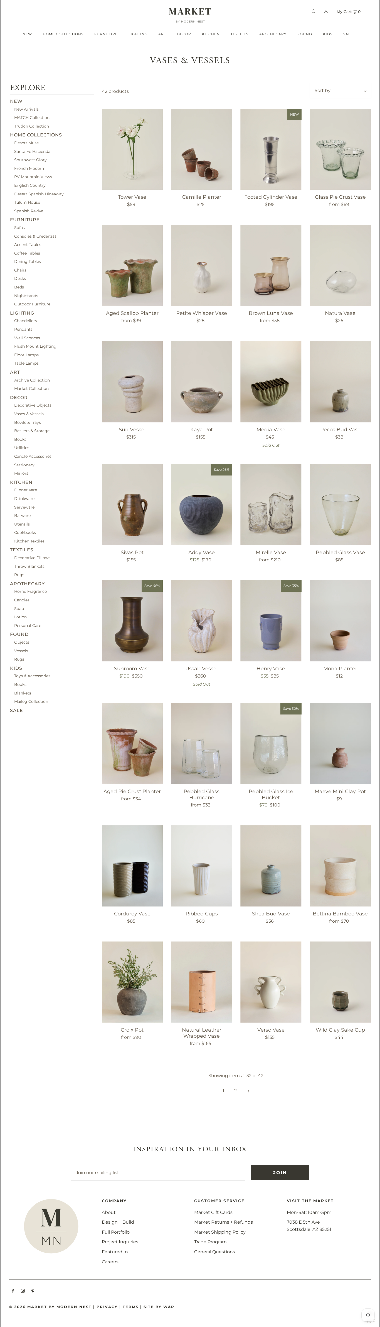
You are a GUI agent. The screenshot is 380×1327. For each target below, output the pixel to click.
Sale (16, 710)
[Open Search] (313, 11)
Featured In (115, 1251)
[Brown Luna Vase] (270, 265)
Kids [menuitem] (327, 34)
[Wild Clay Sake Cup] (340, 981)
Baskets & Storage (32, 430)
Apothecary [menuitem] (273, 34)
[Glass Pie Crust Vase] (340, 149)
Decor (19, 397)
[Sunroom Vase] (132, 620)
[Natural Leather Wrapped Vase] (201, 981)
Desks (20, 278)
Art (15, 372)
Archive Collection (32, 380)
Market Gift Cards (213, 1212)
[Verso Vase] (270, 981)
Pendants (23, 329)
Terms (131, 1306)
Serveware (24, 507)
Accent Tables (27, 244)
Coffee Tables (27, 253)
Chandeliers (25, 320)
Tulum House (27, 202)
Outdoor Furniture (32, 304)
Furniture (25, 220)
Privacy (107, 1306)
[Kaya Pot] (201, 381)
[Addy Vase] (201, 504)
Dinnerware (25, 490)
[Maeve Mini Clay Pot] (340, 743)
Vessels (21, 650)
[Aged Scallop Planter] (132, 265)
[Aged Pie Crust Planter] (132, 743)
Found (19, 634)
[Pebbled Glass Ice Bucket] (270, 743)
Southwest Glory (30, 159)
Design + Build (118, 1222)
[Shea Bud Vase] (270, 865)
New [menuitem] (27, 34)
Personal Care (27, 625)
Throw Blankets (29, 566)
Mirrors (21, 473)
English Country (30, 185)
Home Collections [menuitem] (63, 34)
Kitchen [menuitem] (211, 34)
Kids (16, 668)
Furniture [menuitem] (106, 34)
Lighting (22, 313)
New (16, 101)
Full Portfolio (116, 1232)
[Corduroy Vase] (132, 865)
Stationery (24, 464)
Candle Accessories (32, 456)
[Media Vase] (270, 381)
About (109, 1212)
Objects (21, 642)
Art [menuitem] (162, 34)
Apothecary (27, 583)
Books (20, 439)
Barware (22, 515)
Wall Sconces (27, 337)
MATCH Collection (32, 117)
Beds (19, 287)
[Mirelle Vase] (270, 504)
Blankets (22, 693)
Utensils (22, 524)
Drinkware (24, 498)
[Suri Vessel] (132, 381)
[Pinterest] (32, 1291)
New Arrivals (26, 109)
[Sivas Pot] (132, 504)
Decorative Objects (32, 405)
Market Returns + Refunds (223, 1222)
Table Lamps (26, 363)
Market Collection (31, 388)
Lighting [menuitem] (138, 34)
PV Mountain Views (33, 177)
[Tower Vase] (132, 149)
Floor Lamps (26, 354)
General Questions (214, 1251)
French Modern (29, 168)
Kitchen (21, 482)
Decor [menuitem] (184, 34)
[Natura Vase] (340, 265)
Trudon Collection (31, 126)
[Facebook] (13, 1291)
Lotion (20, 617)
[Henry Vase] (270, 620)
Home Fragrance (30, 591)
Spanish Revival (29, 210)
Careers (110, 1261)
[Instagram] (23, 1291)
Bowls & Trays (27, 422)
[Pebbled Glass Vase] (340, 504)
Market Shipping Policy (220, 1232)
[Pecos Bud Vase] (340, 381)
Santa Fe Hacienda (32, 151)
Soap (19, 608)
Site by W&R (159, 1306)
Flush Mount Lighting (35, 346)
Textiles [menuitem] (239, 34)
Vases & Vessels (29, 413)
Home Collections (36, 135)
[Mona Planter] (340, 620)
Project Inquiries (120, 1241)
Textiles (21, 550)
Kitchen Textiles (29, 541)
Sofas (19, 227)
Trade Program (210, 1241)
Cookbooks (25, 532)
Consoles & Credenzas (35, 236)
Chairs (20, 270)
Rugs (19, 574)
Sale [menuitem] (348, 34)
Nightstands (26, 295)
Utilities (21, 447)
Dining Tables (27, 261)
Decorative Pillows (32, 557)
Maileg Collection (31, 701)
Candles (21, 599)
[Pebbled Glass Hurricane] (201, 743)
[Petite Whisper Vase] (201, 265)
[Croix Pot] (132, 981)
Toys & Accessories (32, 676)
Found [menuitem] (304, 34)
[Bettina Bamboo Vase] (340, 865)
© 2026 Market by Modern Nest (50, 1306)
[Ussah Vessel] (201, 620)
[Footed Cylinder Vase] (270, 149)
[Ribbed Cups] (201, 865)
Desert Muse (26, 142)
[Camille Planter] (201, 149)
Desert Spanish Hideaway (39, 193)
